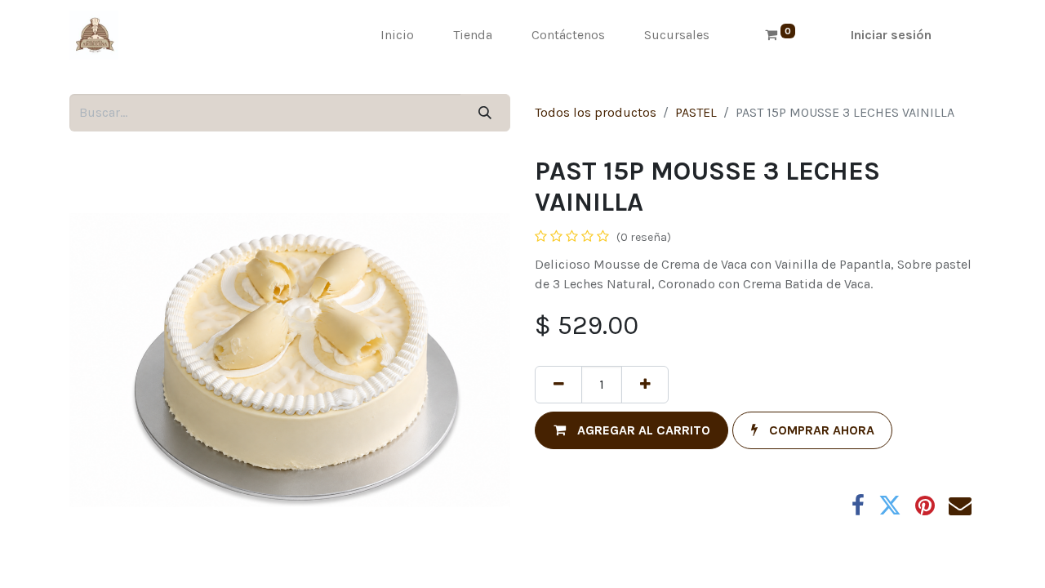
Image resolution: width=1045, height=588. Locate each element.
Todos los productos (595, 112)
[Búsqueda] (485, 112)
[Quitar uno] (558, 384)
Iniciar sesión (891, 34)
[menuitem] (397, 35)
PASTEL (696, 112)
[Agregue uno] (645, 384)
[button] (631, 430)
